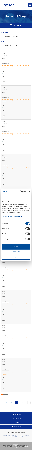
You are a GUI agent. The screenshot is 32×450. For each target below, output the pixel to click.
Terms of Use (14, 436)
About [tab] (26, 196)
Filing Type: (4, 32)
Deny (16, 257)
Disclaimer (14, 435)
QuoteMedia (15, 444)
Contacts (18, 422)
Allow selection (16, 251)
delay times (15, 445)
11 (19, 402)
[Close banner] (29, 191)
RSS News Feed (18, 426)
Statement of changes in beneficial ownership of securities (15, 67)
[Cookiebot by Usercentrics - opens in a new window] (20, 191)
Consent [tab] (5, 196)
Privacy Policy (6, 435)
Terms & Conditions (24, 435)
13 (25, 402)
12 (22, 402)
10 (16, 402)
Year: (2, 41)
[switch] (27, 228)
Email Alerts (18, 414)
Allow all (16, 246)
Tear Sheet (18, 418)
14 (28, 402)
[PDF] (2, 73)
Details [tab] (16, 196)
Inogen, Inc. (13, 432)
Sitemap (21, 436)
